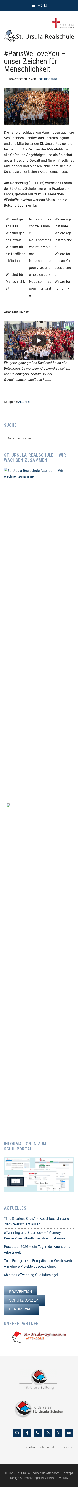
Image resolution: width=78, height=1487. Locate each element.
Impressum (65, 1447)
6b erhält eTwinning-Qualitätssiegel (31, 1275)
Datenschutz (47, 1447)
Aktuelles (24, 402)
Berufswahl (21, 1309)
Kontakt (31, 1447)
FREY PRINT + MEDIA (53, 1478)
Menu (42, 5)
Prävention (20, 1292)
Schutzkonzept (24, 1300)
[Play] (39, 340)
